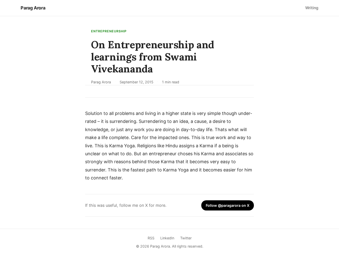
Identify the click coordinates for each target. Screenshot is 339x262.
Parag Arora (33, 7)
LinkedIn (167, 238)
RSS (151, 238)
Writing (311, 7)
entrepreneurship (109, 31)
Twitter (186, 238)
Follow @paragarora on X (227, 205)
